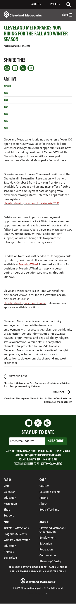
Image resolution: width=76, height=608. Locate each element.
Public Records (19, 571)
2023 (6, 114)
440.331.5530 (50, 459)
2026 (6, 93)
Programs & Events (20, 567)
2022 (6, 121)
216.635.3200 (62, 451)
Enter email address (22, 441)
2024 (6, 107)
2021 (6, 128)
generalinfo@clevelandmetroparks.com (38, 455)
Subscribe (56, 441)
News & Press (40, 567)
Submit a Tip (33, 459)
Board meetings (58, 567)
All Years (7, 86)
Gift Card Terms (56, 571)
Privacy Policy (37, 571)
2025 (6, 100)
